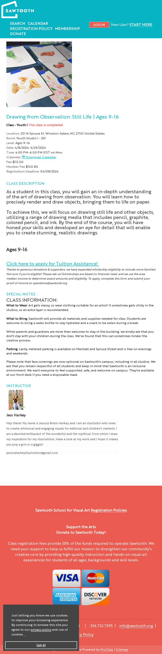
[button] (24, 634)
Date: (10, 147)
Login (99, 25)
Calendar (38, 23)
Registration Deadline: (23, 171)
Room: (11, 138)
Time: (10, 152)
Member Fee (15, 166)
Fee (9, 162)
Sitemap (122, 649)
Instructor (18, 385)
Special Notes (20, 293)
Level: (10, 143)
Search (17, 23)
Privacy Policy (82, 634)
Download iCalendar (40, 157)
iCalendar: (13, 157)
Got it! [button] (41, 645)
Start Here (141, 24)
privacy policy (41, 629)
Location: (13, 133)
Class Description (25, 183)
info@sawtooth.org (136, 625)
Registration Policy (31, 28)
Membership (67, 28)
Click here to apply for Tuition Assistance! (52, 263)
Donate (18, 33)
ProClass (107, 649)
